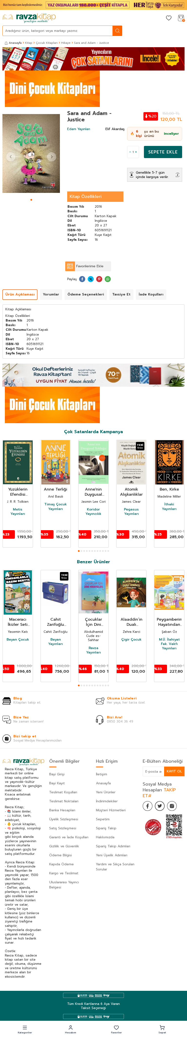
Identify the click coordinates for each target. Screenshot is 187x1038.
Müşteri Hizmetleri (111, 810)
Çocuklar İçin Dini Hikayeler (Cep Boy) (93, 622)
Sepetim (103, 819)
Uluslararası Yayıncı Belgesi (64, 885)
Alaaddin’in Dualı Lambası (131, 622)
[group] (31, 153)
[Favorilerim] (168, 18)
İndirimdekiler (107, 801)
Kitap (28, 43)
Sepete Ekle (163, 152)
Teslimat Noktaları (63, 801)
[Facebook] (147, 806)
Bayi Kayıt (57, 783)
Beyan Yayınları (55, 641)
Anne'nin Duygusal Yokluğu (93, 492)
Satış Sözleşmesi (62, 828)
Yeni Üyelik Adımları (111, 855)
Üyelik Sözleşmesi (63, 819)
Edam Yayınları (78, 129)
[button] (31, 200)
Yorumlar (51, 294)
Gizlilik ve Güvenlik (64, 846)
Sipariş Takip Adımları (113, 846)
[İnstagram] (172, 806)
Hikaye (66, 43)
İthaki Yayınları (169, 506)
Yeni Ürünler (105, 792)
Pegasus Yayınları (131, 511)
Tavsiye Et (121, 294)
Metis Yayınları (17, 511)
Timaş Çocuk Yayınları (55, 506)
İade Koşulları (151, 294)
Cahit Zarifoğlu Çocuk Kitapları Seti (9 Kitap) (55, 622)
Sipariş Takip (106, 828)
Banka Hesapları (62, 810)
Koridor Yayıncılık (93, 511)
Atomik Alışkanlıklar (131, 492)
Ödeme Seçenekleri (85, 294)
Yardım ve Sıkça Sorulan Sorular (115, 867)
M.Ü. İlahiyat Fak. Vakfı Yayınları (169, 644)
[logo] (29, 18)
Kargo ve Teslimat (63, 873)
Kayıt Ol (174, 771)
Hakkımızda (105, 837)
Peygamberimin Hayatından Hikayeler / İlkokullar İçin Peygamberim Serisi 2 (169, 622)
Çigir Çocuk (131, 639)
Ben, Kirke (169, 489)
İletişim (101, 774)
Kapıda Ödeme (61, 864)
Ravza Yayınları (93, 650)
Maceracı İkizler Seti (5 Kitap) (18, 622)
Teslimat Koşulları (63, 792)
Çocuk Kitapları (47, 43)
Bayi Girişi (57, 774)
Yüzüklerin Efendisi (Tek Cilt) (18, 492)
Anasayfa (15, 43)
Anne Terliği (55, 489)
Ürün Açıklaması (20, 294)
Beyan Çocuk (18, 639)
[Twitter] (160, 806)
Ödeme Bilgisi (60, 855)
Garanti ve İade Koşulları (68, 837)
